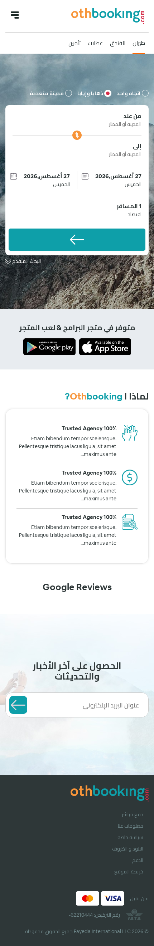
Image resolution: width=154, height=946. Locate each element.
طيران (139, 42)
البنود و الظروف (127, 848)
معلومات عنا (130, 826)
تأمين (74, 43)
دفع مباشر (132, 814)
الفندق (117, 43)
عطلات (95, 43)
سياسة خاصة (130, 837)
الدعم (137, 860)
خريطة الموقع (128, 871)
